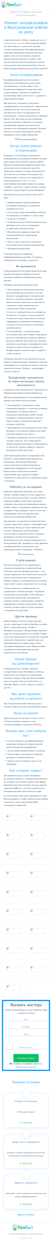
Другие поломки (26, 1214)
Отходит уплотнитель (26, 1101)
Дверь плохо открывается (26, 1142)
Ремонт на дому (28, 181)
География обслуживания (30, 12)
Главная (13, 12)
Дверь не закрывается (26, 1182)
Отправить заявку (26, 1058)
